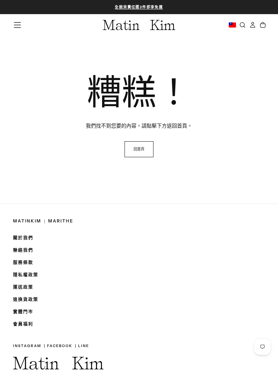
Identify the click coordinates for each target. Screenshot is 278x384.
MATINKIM (27, 221)
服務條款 (23, 262)
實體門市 (23, 311)
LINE (83, 346)
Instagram (27, 346)
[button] (139, 7)
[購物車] (262, 25)
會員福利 (23, 324)
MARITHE (60, 221)
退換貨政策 (25, 299)
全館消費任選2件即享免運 (139, 7)
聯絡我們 (23, 250)
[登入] (252, 25)
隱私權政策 (25, 274)
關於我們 (23, 238)
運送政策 (23, 287)
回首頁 (139, 149)
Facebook (59, 346)
